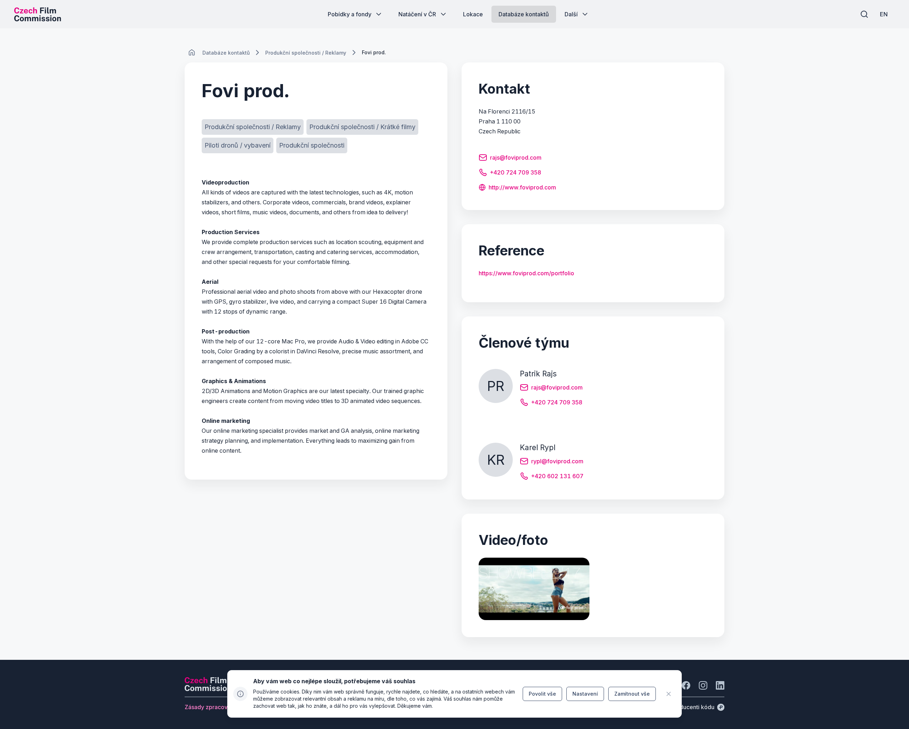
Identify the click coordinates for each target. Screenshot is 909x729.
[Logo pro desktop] (37, 14)
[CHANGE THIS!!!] (192, 52)
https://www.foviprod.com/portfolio (526, 273)
